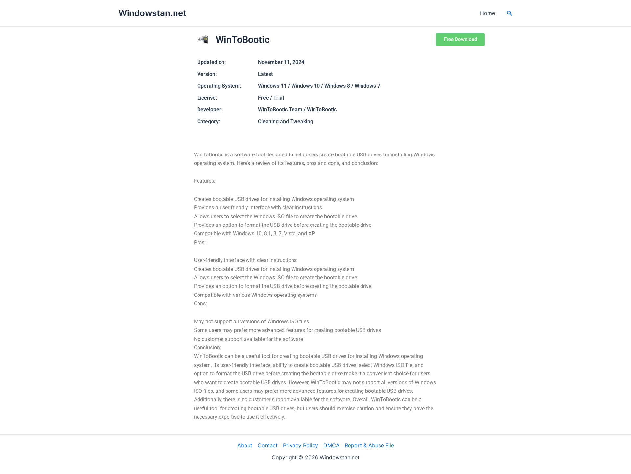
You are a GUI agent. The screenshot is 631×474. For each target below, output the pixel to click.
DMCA (331, 445)
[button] (510, 13)
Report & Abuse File (369, 445)
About (244, 445)
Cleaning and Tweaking (285, 121)
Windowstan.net (152, 13)
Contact (268, 445)
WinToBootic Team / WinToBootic (297, 110)
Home (487, 13)
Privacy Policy (300, 445)
